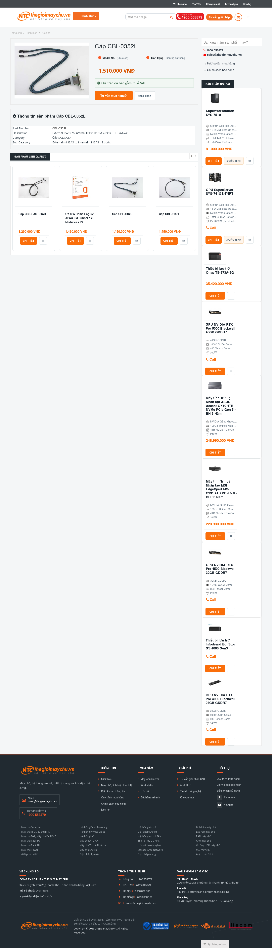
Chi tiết (28, 240)
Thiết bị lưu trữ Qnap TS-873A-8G (220, 270)
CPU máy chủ (203, 840)
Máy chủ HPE (42, 831)
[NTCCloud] (213, 926)
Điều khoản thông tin (113, 791)
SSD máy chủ (203, 850)
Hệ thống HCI (87, 836)
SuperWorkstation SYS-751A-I (220, 113)
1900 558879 (214, 50)
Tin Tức (196, 4)
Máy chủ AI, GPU (89, 840)
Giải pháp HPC (29, 854)
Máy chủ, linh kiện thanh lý (116, 785)
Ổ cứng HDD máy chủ (208, 845)
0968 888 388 (144, 897)
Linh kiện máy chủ (206, 827)
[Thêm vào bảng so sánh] (43, 241)
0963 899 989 (143, 885)
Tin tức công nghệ (190, 791)
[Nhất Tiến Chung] (186, 926)
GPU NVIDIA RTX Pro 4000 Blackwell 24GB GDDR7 (220, 699)
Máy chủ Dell (28, 836)
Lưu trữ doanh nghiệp (150, 845)
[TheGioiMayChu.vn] (48, 770)
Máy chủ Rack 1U (30, 840)
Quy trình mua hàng (112, 797)
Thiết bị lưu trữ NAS (148, 840)
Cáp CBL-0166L (169, 214)
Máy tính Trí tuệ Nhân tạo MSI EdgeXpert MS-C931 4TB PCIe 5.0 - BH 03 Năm (221, 489)
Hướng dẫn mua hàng (221, 63)
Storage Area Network (150, 850)
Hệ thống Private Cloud (93, 831)
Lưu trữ (145, 791)
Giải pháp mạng (147, 854)
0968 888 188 (142, 891)
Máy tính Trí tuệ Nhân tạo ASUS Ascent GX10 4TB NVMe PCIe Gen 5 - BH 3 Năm (221, 406)
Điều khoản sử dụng (228, 790)
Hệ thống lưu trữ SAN (149, 836)
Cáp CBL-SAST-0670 (32, 214)
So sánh (146, 95)
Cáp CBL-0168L (122, 214)
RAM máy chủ (203, 836)
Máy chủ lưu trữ (88, 850)
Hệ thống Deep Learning (93, 827)
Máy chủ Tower (29, 850)
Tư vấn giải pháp (219, 17)
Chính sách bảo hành (220, 70)
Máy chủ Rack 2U (30, 845)
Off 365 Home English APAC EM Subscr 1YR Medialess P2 (80, 218)
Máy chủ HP (27, 831)
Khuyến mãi (213, 4)
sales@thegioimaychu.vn (224, 54)
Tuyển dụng (231, 4)
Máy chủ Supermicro (32, 827)
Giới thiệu (106, 779)
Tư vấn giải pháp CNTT (193, 779)
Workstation (147, 785)
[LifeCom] (240, 926)
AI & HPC (185, 785)
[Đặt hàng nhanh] (238, 17)
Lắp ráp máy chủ (205, 831)
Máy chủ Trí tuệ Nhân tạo (94, 845)
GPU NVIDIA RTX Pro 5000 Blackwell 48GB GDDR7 (220, 328)
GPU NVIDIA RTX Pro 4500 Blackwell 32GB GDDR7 (221, 569)
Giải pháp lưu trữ (89, 854)
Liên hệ (247, 4)
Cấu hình (235, 161)
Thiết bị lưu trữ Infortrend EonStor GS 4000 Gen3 (220, 644)
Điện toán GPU (204, 854)
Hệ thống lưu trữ (147, 827)
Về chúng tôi (180, 4)
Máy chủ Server (150, 779)
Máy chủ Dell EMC (46, 836)
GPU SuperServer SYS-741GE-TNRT (219, 192)
